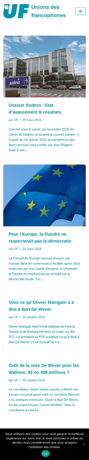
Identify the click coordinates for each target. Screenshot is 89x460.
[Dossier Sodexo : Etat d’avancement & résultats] (44, 67)
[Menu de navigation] (81, 11)
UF (16, 120)
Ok (46, 453)
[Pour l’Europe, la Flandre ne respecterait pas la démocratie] (44, 196)
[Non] (83, 444)
